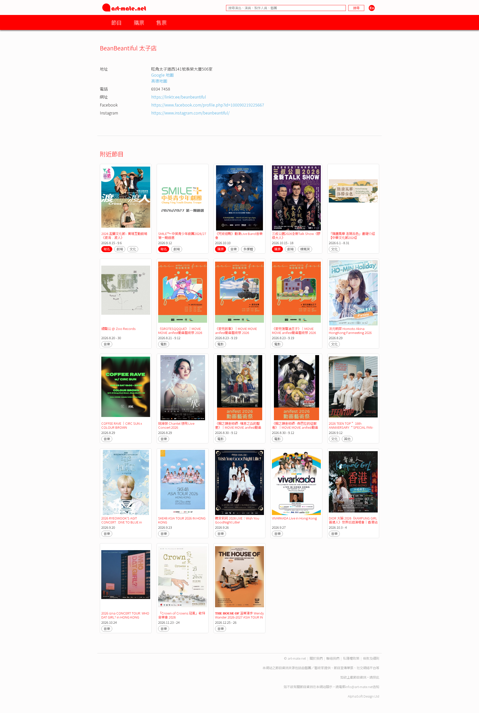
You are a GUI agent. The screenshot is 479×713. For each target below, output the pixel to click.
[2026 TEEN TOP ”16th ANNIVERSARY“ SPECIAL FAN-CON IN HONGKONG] (353, 387)
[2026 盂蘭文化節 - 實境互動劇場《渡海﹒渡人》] (125, 197)
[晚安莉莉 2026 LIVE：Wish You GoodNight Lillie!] (239, 482)
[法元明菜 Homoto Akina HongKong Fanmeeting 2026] (353, 292)
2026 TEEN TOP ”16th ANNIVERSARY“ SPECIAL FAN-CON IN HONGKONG (351, 427)
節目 (116, 22)
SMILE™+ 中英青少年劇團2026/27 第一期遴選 (182, 235)
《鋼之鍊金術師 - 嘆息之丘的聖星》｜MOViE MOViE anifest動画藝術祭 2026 (238, 427)
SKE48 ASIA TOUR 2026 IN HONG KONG (182, 520)
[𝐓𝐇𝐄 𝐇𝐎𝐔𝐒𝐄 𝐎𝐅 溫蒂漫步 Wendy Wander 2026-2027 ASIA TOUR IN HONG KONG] (239, 577)
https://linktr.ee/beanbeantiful (178, 97)
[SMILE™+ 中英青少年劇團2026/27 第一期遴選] (182, 197)
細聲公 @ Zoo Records (118, 328)
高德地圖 (159, 81)
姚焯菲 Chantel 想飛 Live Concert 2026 (176, 425)
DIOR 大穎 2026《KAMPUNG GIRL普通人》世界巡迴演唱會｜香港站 (353, 520)
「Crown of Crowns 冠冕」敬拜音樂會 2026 (181, 615)
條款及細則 (371, 658)
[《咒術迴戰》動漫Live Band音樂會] (239, 197)
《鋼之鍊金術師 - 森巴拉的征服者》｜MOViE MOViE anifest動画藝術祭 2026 (295, 427)
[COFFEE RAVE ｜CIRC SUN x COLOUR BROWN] (125, 387)
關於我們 (316, 658)
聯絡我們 (332, 658)
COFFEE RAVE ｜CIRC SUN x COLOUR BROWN (121, 425)
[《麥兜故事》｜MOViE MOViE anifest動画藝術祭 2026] (239, 292)
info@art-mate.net (359, 686)
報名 (107, 249)
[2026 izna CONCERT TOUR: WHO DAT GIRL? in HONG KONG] (125, 577)
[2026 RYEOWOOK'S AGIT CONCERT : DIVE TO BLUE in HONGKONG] (125, 482)
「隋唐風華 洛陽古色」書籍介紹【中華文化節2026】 (352, 235)
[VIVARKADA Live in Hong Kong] (296, 482)
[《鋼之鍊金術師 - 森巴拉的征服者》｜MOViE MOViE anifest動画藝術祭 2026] (296, 387)
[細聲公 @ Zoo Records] (125, 292)
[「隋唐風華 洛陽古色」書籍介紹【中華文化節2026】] (353, 197)
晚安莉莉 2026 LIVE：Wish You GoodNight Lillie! (237, 520)
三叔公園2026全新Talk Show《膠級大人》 (296, 235)
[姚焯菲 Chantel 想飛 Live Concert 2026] (182, 387)
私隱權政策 (351, 658)
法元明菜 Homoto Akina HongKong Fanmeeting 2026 (350, 330)
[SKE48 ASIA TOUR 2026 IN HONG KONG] (182, 482)
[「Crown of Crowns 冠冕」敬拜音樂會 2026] (182, 577)
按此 (376, 677)
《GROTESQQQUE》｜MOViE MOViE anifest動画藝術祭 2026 (180, 330)
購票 (139, 22)
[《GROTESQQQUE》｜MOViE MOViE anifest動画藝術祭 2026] (182, 292)
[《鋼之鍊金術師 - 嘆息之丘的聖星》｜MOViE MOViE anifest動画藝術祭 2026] (239, 387)
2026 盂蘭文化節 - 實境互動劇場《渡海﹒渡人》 (124, 235)
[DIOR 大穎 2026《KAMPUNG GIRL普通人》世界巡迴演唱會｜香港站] (353, 482)
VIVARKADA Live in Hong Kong (294, 518)
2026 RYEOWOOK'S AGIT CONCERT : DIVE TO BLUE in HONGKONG (121, 522)
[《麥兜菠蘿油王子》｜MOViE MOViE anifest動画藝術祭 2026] (296, 292)
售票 (161, 22)
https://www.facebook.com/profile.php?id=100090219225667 (207, 105)
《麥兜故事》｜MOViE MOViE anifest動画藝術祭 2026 (236, 330)
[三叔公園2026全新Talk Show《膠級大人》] (296, 197)
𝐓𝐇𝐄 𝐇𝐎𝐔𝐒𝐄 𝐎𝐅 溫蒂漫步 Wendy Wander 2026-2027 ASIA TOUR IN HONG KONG (239, 617)
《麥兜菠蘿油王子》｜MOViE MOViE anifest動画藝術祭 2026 (294, 330)
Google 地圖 (162, 75)
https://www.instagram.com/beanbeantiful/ (190, 113)
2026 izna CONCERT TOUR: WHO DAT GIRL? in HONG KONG (125, 615)
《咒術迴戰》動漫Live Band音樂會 (238, 235)
